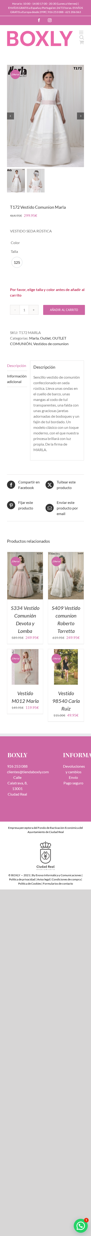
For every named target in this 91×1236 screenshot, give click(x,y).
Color (15, 242)
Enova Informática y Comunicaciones (58, 875)
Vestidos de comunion (51, 343)
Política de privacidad (22, 879)
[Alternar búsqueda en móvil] (81, 37)
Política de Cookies (29, 883)
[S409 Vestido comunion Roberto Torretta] (66, 554)
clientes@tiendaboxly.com (28, 772)
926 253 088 (55, 12)
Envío (73, 777)
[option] (17, 262)
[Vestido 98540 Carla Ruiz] (66, 652)
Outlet (45, 338)
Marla (34, 338)
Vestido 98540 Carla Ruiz (66, 701)
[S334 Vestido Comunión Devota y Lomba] (25, 554)
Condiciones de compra (66, 879)
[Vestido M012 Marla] (25, 652)
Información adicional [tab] (17, 379)
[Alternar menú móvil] (81, 32)
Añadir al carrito (64, 310)
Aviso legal (43, 879)
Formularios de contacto (58, 883)
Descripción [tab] (16, 365)
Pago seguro (73, 783)
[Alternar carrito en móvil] (81, 42)
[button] (81, 1226)
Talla (14, 251)
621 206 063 (73, 12)
